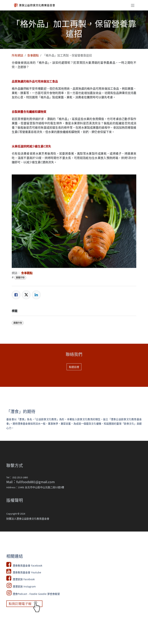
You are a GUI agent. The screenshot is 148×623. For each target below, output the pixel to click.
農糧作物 (20, 277)
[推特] (26, 294)
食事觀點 (33, 55)
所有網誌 (17, 55)
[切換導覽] (132, 5)
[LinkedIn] (36, 294)
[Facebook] (16, 294)
